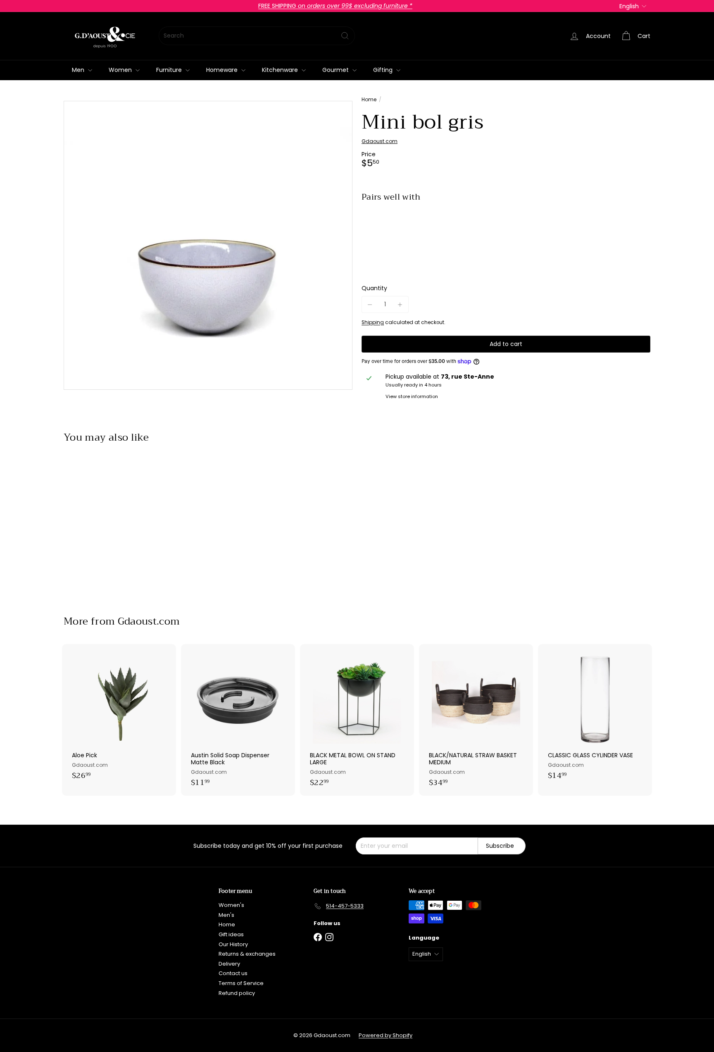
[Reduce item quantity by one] (370, 304)
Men (79, 70)
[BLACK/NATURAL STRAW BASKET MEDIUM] (476, 720)
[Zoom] (208, 245)
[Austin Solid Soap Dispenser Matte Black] (238, 720)
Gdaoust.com (149, 621)
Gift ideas (231, 934)
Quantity (374, 288)
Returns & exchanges (247, 954)
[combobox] (257, 35)
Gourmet (336, 70)
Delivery (229, 964)
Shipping (373, 322)
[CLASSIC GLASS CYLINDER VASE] (595, 716)
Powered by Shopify (385, 1035)
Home (369, 100)
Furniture (169, 70)
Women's (231, 905)
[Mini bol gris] (506, 237)
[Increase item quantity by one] (400, 304)
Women (121, 70)
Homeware (222, 70)
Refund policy (237, 993)
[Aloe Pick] (119, 716)
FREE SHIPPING (335, 6)
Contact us (233, 973)
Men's (226, 915)
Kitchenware (281, 70)
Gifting (383, 70)
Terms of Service (241, 983)
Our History (233, 944)
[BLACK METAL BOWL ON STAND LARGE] (357, 720)
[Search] (345, 35)
